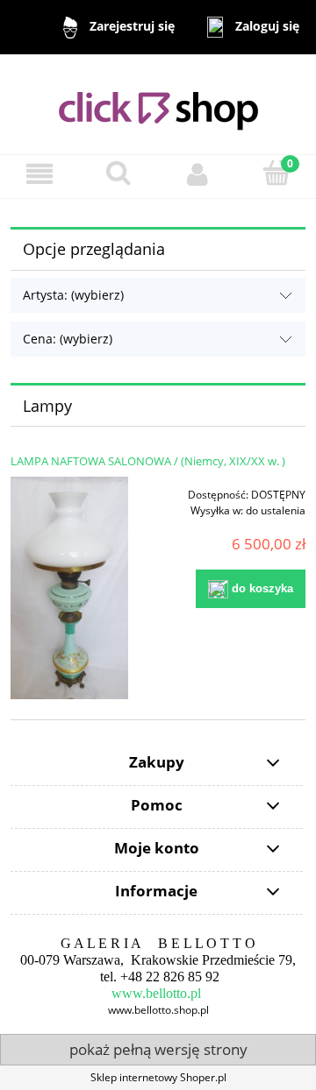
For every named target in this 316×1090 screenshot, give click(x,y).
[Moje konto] (197, 174)
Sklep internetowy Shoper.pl (158, 1077)
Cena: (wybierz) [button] (67, 338)
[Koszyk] (276, 173)
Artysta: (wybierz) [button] (73, 295)
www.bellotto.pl (156, 993)
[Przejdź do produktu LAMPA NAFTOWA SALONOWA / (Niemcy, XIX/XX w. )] (69, 588)
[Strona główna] (158, 102)
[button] (39, 174)
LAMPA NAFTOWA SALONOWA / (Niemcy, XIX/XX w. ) (148, 461)
